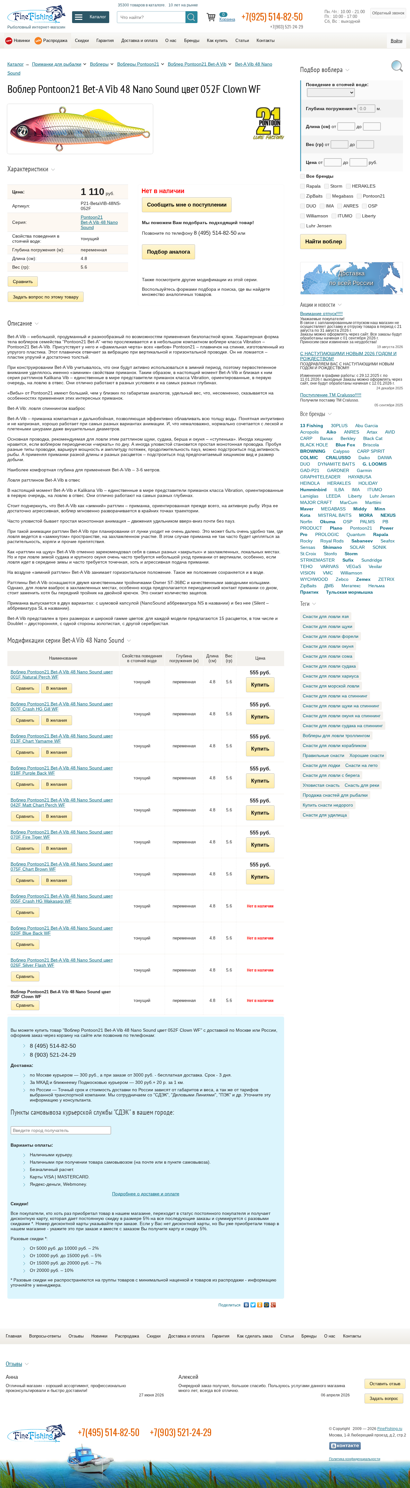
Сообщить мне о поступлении (186, 204)
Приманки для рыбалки (56, 64)
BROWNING (312, 451)
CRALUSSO (338, 457)
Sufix (348, 560)
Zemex (363, 579)
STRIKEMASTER (317, 560)
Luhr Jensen (319, 225)
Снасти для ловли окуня (328, 646)
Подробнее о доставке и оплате (145, 1193)
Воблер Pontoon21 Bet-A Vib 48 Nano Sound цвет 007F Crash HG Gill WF (62, 706)
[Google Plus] (273, 1305)
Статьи (242, 40)
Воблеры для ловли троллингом (336, 735)
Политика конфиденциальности (354, 1459)
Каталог (15, 64)
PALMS (367, 521)
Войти (396, 40)
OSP (372, 205)
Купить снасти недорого (328, 805)
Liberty (369, 215)
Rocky (306, 540)
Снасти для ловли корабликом (334, 745)
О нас (170, 40)
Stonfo (330, 553)
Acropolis (309, 432)
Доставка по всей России (351, 278)
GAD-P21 (309, 470)
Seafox (388, 540)
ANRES (350, 205)
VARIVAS (329, 566)
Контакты (266, 40)
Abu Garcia (366, 425)
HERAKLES (363, 186)
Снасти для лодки (321, 765)
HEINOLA (310, 483)
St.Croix (308, 553)
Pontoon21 (374, 196)
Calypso (341, 451)
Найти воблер (323, 241)
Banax (326, 438)
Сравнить (23, 281)
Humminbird (313, 489)
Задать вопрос (384, 1398)
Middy (360, 508)
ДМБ (329, 585)
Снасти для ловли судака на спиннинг (343, 725)
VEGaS (353, 566)
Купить (260, 684)
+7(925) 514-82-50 (272, 16)
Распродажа (55, 40)
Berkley (348, 438)
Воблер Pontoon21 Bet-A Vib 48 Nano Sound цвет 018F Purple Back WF (62, 770)
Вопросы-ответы (45, 1336)
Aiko (331, 432)
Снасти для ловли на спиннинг (335, 695)
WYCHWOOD (314, 579)
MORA (366, 515)
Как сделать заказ (255, 1336)
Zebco (342, 579)
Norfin (306, 521)
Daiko (364, 457)
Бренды (191, 40)
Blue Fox (345, 444)
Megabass (342, 196)
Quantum (356, 534)
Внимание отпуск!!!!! (321, 313)
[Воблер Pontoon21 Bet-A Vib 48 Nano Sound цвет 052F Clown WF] (80, 152)
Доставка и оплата (139, 40)
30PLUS (339, 425)
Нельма (376, 585)
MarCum (348, 502)
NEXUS (388, 515)
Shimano (332, 547)
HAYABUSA (359, 476)
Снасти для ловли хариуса (331, 676)
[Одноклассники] (260, 1305)
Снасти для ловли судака (329, 666)
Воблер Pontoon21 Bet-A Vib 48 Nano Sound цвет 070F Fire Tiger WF (62, 834)
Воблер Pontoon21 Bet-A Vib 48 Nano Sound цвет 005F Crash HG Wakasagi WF (62, 898)
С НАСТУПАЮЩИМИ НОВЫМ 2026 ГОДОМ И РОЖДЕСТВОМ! (348, 356)
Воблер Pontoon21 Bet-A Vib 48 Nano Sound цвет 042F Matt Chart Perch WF (62, 802)
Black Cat (372, 438)
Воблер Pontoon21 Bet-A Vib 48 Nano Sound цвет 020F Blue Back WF (62, 930)
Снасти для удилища (325, 814)
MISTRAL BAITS (334, 515)
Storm (336, 186)
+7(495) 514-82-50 (109, 1432)
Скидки (82, 40)
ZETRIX (386, 579)
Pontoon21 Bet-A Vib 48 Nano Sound (99, 222)
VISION (307, 572)
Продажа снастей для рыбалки (335, 795)
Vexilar (375, 566)
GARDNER (338, 470)
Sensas (307, 547)
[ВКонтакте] (246, 1305)
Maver (306, 508)
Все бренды (319, 176)
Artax (372, 432)
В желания (56, 688)
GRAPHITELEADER (320, 476)
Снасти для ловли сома (327, 656)
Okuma (327, 521)
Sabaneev (362, 540)
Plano (336, 528)
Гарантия (105, 40)
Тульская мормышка (349, 592)
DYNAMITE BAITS (336, 464)
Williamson (317, 215)
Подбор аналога (168, 251)
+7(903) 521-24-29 (181, 1432)
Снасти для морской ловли (331, 685)
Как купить (217, 40)
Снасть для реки (362, 785)
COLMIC (309, 457)
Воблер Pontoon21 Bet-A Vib (197, 64)
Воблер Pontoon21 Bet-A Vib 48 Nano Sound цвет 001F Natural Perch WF (62, 674)
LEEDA (333, 496)
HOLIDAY (368, 483)
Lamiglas (309, 496)
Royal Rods (332, 540)
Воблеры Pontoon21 (138, 64)
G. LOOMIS (375, 464)
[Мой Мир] (266, 1305)
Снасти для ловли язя (326, 616)
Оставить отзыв (385, 1383)
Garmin (364, 470)
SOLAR (357, 547)
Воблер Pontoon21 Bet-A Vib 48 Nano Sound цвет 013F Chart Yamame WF (62, 738)
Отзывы (76, 1336)
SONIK (379, 547)
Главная (13, 1336)
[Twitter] (253, 1305)
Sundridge (371, 560)
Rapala (313, 186)
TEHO (306, 566)
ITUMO (345, 215)
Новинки (22, 40)
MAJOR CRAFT (316, 502)
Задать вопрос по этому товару (45, 296)
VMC (328, 572)
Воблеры (99, 64)
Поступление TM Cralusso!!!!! (330, 394)
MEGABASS (333, 508)
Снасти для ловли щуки (327, 626)
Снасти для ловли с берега (331, 775)
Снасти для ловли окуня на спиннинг (342, 715)
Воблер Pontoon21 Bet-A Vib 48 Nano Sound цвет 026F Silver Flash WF (62, 962)
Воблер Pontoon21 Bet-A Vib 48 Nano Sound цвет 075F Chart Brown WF (62, 866)
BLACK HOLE (314, 444)
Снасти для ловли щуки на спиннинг (341, 705)
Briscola (371, 444)
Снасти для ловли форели (330, 636)
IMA (330, 205)
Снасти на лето (361, 765)
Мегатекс (351, 585)
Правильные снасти (323, 755)
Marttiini (373, 502)
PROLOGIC (327, 534)
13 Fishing (311, 425)
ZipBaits (314, 196)
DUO (311, 205)
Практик (309, 592)
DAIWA (385, 457)
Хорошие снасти (366, 755)
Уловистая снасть (321, 785)
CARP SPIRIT (371, 451)
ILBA (339, 489)
